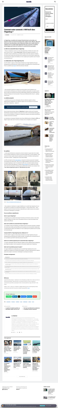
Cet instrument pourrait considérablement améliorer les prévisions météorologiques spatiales (7, 367)
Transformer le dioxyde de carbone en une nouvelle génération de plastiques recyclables (48, 50)
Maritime (34, 344)
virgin (33, 301)
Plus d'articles (22, 376)
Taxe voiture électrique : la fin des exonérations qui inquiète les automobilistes (51, 75)
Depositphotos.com (5, 388)
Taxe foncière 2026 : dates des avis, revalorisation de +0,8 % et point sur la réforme (51, 59)
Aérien (15, 344)
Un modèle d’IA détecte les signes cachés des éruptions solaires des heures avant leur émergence (49, 102)
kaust (21, 301)
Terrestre (21, 34)
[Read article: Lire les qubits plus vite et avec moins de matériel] (46, 118)
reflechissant (25, 301)
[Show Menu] (2, 1)
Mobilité (18, 34)
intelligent (17, 301)
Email (35, 296)
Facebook (23, 296)
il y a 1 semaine (16, 368)
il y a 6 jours (25, 354)
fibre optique (25, 164)
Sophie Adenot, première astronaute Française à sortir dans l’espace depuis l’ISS (7, 349)
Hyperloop (13, 301)
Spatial (6, 344)
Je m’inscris (29, 403)
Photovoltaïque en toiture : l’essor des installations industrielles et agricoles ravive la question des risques (50, 172)
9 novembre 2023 (13, 34)
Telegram (29, 296)
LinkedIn (15, 296)
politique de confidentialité (51, 406)
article (29, 288)
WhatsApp (9, 296)
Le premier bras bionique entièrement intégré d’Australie (51, 123)
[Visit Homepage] (28, 1)
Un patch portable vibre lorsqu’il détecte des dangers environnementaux (52, 130)
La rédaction (7, 34)
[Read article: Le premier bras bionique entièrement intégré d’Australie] (46, 122)
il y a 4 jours (6, 353)
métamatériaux (18, 160)
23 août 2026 (47, 107)
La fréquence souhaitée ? (49, 24)
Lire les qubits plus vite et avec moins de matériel (51, 118)
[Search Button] (55, 1)
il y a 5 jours (16, 352)
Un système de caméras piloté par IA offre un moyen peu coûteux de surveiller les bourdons (51, 137)
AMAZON (17, 389)
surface (30, 301)
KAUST (14, 65)
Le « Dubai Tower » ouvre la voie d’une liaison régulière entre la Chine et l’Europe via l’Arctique (36, 349)
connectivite (8, 301)
